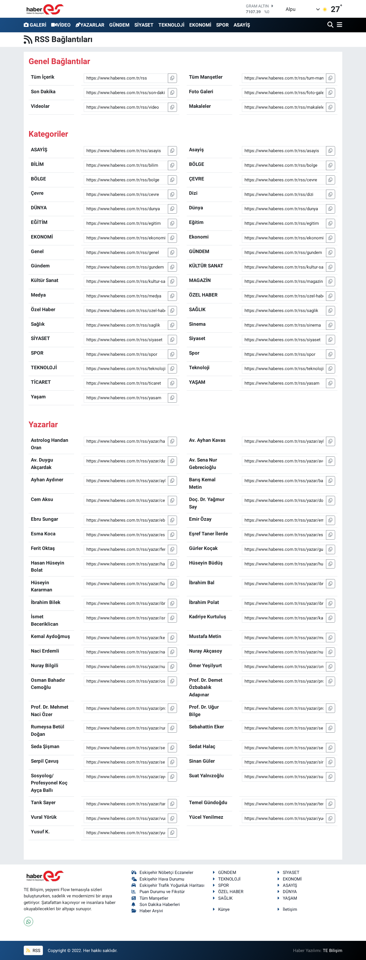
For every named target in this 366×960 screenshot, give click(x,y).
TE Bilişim (332, 950)
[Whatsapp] (28, 921)
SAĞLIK (225, 898)
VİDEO (64, 25)
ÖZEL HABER (230, 891)
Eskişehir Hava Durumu (162, 879)
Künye (224, 909)
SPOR (222, 25)
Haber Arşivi (151, 910)
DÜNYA (290, 891)
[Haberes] (45, 8)
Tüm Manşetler (154, 898)
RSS (35, 950)
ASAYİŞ (242, 25)
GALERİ (38, 25)
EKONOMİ (200, 25)
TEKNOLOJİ (171, 25)
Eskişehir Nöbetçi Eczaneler (166, 872)
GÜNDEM (119, 25)
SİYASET (144, 25)
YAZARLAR (92, 25)
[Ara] (331, 25)
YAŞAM (290, 898)
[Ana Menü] (339, 25)
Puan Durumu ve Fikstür (162, 891)
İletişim (290, 909)
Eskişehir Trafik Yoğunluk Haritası (172, 885)
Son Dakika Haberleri (160, 904)
